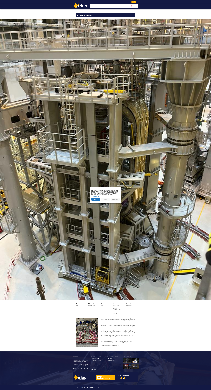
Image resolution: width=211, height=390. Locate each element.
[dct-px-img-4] (127, 368)
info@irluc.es (87, 2)
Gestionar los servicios (95, 196)
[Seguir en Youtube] (135, 2)
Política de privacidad (112, 362)
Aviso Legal (110, 358)
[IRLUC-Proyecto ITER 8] (87, 346)
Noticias (116, 5)
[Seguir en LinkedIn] (132, 2)
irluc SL (80, 387)
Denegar (105, 199)
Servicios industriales (108, 5)
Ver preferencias (115, 199)
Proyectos (121, 5)
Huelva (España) (77, 2)
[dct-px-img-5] (135, 362)
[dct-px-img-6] (127, 362)
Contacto (127, 5)
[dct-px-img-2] (135, 368)
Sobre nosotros (98, 5)
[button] (119, 188)
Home (92, 5)
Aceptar (96, 199)
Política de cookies (105, 201)
